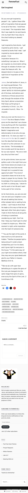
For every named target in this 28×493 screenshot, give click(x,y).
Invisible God (14, 306)
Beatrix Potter (18, 299)
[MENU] (2, 2)
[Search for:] (14, 482)
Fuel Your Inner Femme (9, 444)
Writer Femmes (7, 451)
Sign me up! (5, 427)
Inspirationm (5, 306)
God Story (15, 304)
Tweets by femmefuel (7, 473)
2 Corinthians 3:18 (7, 299)
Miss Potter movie (18, 309)
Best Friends (5, 301)
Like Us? (5, 455)
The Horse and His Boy (8, 311)
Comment (20, 355)
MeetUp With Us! (8, 459)
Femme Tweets (5, 469)
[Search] (24, 2)
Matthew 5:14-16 (6, 309)
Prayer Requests (8, 448)
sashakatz (22, 13)
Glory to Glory (6, 304)
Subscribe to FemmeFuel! (10, 408)
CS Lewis (13, 301)
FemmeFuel (14, 2)
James (3, 83)
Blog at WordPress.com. (14, 489)
